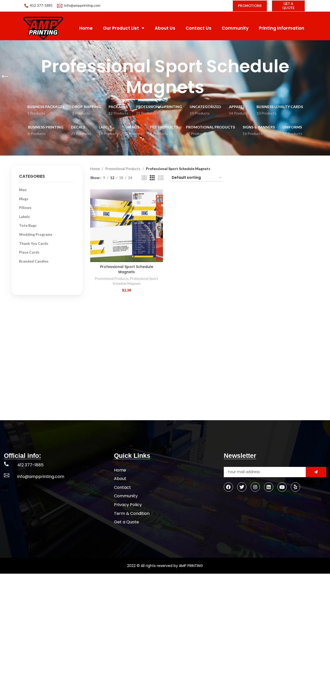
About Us (165, 28)
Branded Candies (33, 261)
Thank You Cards (33, 243)
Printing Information (281, 28)
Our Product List (121, 28)
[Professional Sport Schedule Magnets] (126, 225)
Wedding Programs (35, 234)
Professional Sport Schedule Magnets (126, 269)
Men (23, 190)
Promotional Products (123, 168)
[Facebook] (228, 487)
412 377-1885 (41, 5)
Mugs (23, 199)
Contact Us (198, 28)
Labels (24, 216)
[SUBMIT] (316, 472)
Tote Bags (28, 225)
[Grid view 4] (160, 178)
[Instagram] (255, 487)
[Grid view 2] (144, 178)
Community (235, 28)
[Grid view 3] (152, 178)
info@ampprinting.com (82, 5)
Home (86, 28)
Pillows (25, 207)
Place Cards (29, 252)
